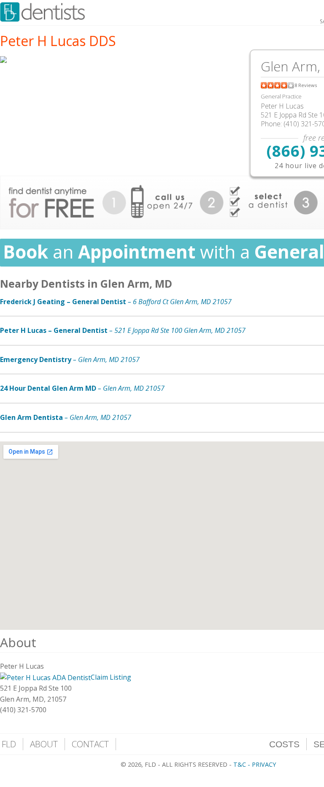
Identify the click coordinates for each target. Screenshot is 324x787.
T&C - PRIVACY (254, 764)
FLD (9, 744)
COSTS (284, 744)
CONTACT (90, 744)
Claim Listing (111, 677)
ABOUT (44, 744)
